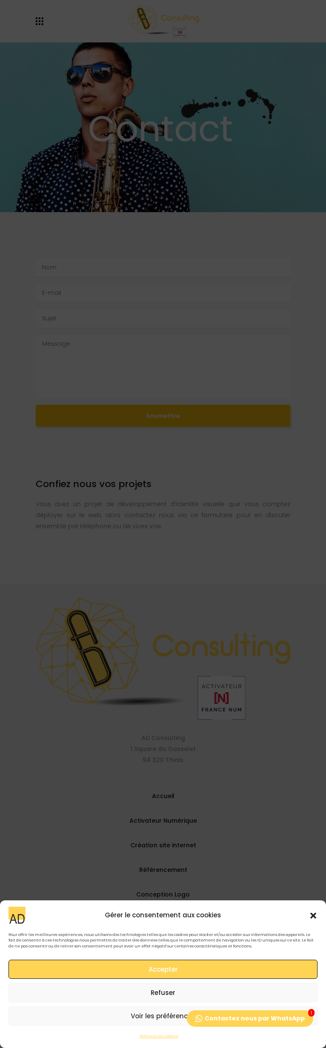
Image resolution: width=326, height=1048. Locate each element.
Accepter (163, 969)
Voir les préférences (163, 1016)
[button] (313, 915)
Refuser (163, 992)
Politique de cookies (159, 1036)
